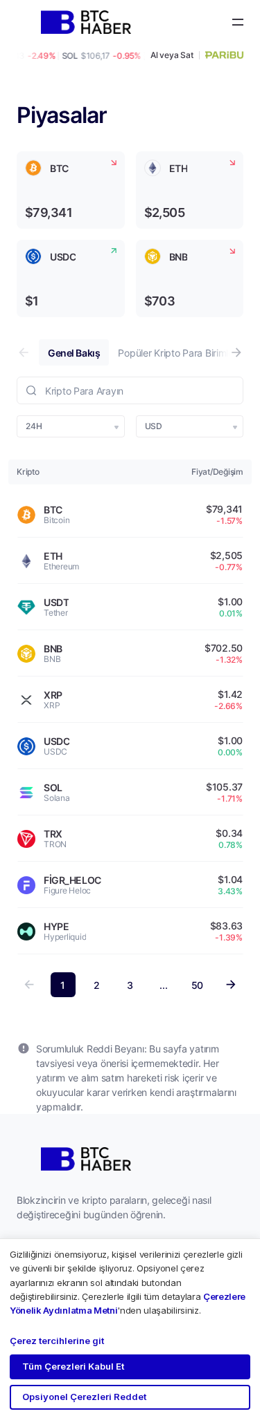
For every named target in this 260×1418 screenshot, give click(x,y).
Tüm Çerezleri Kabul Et (73, 1366)
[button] (236, 352)
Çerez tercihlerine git (57, 1340)
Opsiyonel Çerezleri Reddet (84, 1396)
